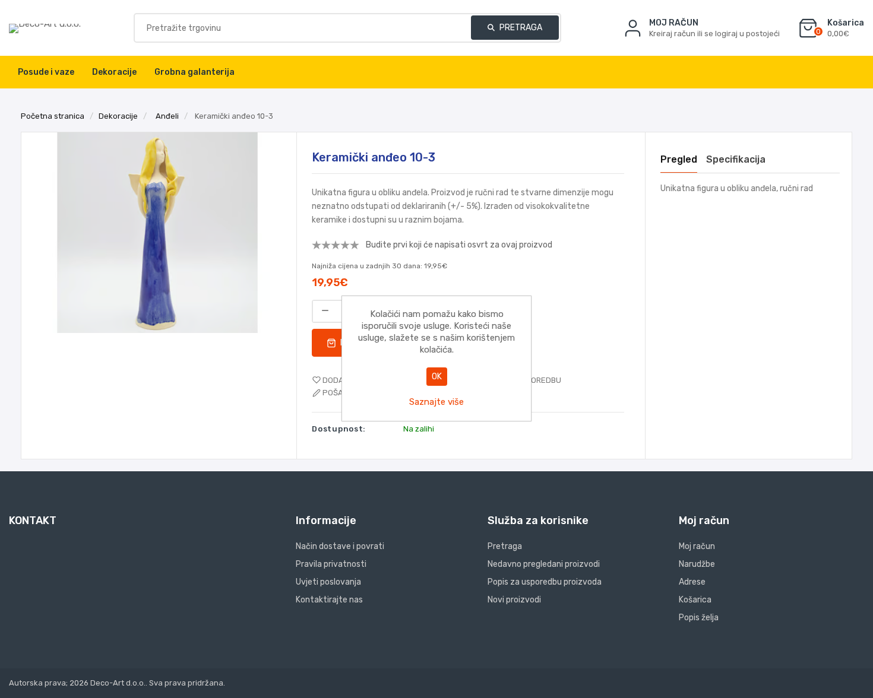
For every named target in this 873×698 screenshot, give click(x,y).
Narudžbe (697, 564)
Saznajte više (436, 401)
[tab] (678, 160)
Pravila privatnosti (331, 564)
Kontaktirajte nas (329, 600)
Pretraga (520, 28)
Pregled (678, 159)
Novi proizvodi (514, 600)
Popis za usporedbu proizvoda (545, 582)
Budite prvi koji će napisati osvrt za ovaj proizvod (459, 245)
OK (437, 377)
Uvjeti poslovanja (328, 582)
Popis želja (699, 618)
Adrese (692, 582)
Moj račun (697, 546)
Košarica (695, 600)
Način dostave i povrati (340, 546)
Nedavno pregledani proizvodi (544, 564)
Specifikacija (736, 159)
